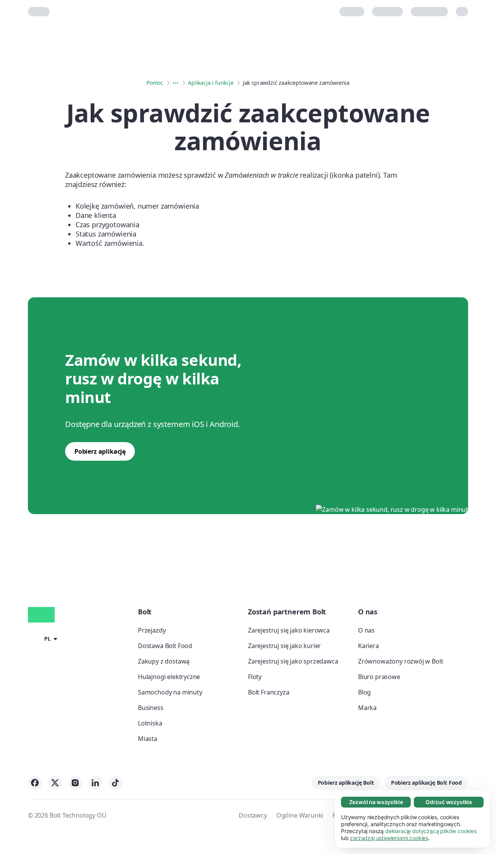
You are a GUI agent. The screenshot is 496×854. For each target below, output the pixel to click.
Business (151, 707)
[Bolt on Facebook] (35, 783)
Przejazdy (151, 630)
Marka (367, 707)
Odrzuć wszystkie (448, 802)
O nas (366, 630)
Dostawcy (253, 815)
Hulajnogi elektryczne (169, 676)
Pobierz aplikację (100, 451)
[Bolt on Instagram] (75, 783)
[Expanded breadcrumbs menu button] (175, 83)
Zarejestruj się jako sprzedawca (293, 661)
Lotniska (150, 723)
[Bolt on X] (55, 783)
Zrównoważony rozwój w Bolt (400, 661)
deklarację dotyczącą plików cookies (431, 831)
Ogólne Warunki (300, 815)
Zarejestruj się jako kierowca (289, 630)
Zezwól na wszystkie (376, 802)
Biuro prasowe (379, 676)
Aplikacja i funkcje (211, 82)
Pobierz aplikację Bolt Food (426, 782)
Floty (255, 676)
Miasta (147, 738)
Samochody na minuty (170, 692)
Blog (364, 692)
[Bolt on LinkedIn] (95, 783)
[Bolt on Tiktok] (115, 783)
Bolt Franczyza (268, 692)
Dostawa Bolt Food (165, 645)
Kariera (368, 645)
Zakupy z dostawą (163, 661)
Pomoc (154, 82)
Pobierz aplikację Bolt (346, 782)
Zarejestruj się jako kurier (284, 645)
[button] (44, 638)
